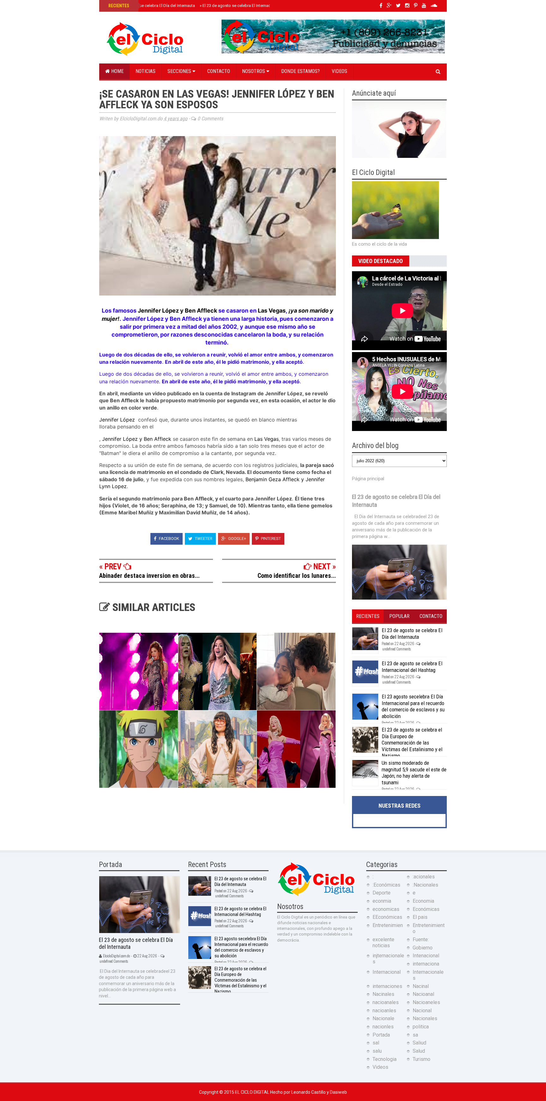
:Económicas (386, 885)
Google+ (236, 538)
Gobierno (423, 948)
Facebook (168, 538)
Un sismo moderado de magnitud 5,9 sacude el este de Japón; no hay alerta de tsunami (414, 772)
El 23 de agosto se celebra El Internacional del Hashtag (251, 5)
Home (117, 71)
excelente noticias (383, 942)
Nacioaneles (426, 1002)
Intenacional (426, 956)
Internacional (387, 972)
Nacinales (383, 994)
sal (376, 1043)
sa (415, 1035)
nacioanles (384, 1011)
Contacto (218, 71)
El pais (420, 917)
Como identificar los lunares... (297, 575)
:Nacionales (425, 885)
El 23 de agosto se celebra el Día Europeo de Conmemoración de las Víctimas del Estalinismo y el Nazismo (412, 743)
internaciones (387, 986)
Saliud (419, 1043)
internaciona (426, 964)
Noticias (145, 71)
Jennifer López (117, 419)
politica (421, 1027)
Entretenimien (388, 925)
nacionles (383, 1027)
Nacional (422, 1011)
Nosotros (254, 71)
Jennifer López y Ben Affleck (177, 310)
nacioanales (386, 1002)
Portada (381, 1035)
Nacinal (421, 986)
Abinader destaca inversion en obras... (149, 575)
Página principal (368, 479)
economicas (386, 909)
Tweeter (203, 538)
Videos (339, 71)
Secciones (179, 71)
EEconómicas (387, 917)
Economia (423, 901)
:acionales (424, 877)
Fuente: (421, 939)
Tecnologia (385, 1059)
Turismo (421, 1059)
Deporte (382, 893)
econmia (382, 901)
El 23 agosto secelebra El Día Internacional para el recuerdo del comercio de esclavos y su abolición (413, 706)
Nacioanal (423, 994)
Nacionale (383, 1018)
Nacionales (425, 1018)
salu (377, 1051)
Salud (419, 1051)
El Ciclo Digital (252, 1092)
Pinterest (270, 538)
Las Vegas (272, 310)
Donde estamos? (300, 71)
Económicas (426, 909)
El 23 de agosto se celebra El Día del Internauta (151, 5)
